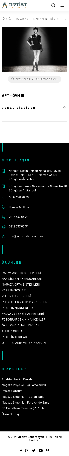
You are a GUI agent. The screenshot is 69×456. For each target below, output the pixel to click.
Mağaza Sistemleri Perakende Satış (25, 402)
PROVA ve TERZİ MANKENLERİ (23, 313)
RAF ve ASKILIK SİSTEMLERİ (21, 273)
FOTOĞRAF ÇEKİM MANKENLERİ (24, 319)
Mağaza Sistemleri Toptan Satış (23, 396)
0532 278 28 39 (19, 197)
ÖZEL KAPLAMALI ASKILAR (20, 325)
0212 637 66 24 (18, 216)
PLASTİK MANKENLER (17, 308)
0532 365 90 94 (19, 207)
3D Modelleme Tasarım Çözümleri (24, 408)
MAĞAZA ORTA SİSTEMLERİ (21, 284)
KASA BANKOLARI (14, 290)
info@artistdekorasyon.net (27, 236)
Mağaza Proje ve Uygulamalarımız (24, 385)
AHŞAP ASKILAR (13, 331)
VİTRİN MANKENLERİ (16, 296)
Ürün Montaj (10, 414)
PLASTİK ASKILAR (14, 337)
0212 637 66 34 (18, 226)
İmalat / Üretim (12, 391)
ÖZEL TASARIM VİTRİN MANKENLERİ (30, 18)
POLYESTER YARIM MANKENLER (24, 302)
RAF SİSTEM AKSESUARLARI (22, 278)
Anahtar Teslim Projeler (18, 379)
